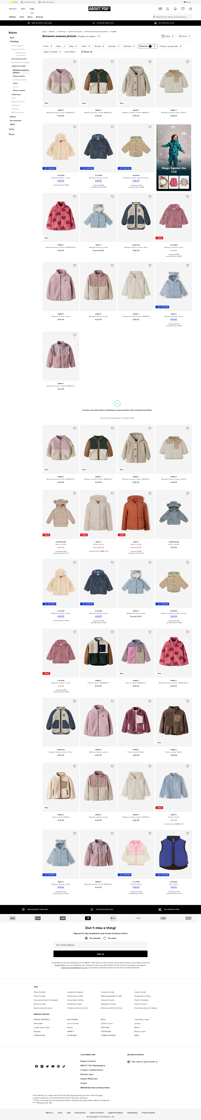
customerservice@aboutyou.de (74, 968)
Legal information (115, 1113)
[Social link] (36, 1066)
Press (60, 1113)
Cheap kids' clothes (142, 996)
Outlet (15, 2)
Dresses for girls (107, 1000)
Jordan (137, 1023)
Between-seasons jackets (96, 31)
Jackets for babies (75, 992)
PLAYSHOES (106, 1031)
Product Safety (148, 1113)
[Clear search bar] (190, 17)
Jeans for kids (140, 992)
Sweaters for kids (108, 1004)
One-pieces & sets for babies (46, 1000)
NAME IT (70, 1031)
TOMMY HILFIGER (108, 1035)
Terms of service (97, 1113)
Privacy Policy (60, 965)
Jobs (69, 1113)
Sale (58, 46)
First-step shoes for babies (145, 1008)
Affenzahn (38, 1023)
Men (23, 9)
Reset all (88, 51)
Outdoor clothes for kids (77, 1008)
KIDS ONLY (105, 1027)
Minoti (137, 1027)
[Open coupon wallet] (160, 8)
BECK (103, 1019)
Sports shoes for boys (43, 1008)
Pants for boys (140, 1004)
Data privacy (80, 1113)
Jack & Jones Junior (42, 1027)
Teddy (113, 31)
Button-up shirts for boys (111, 1008)
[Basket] (190, 8)
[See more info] (61, 120)
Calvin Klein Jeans (141, 1019)
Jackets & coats (75, 31)
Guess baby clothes (75, 1000)
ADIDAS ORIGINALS (42, 1019)
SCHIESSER (72, 1035)
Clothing (61, 31)
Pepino (70, 1027)
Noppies (37, 1031)
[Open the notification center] (175, 8)
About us (49, 1113)
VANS (136, 1035)
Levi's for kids (73, 1023)
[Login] (167, 8)
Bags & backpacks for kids (111, 996)
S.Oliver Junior (107, 1023)
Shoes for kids (39, 992)
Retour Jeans (140, 1031)
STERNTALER (39, 1035)
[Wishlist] (183, 8)
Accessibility (132, 1113)
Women (13, 9)
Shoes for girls (40, 1004)
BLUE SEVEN (72, 1019)
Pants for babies (141, 1000)
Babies (52, 31)
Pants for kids (39, 996)
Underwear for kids (75, 996)
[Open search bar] (153, 17)
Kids (32, 9)
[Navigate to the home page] (48, 1056)
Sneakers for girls (74, 1004)
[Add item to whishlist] (74, 62)
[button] (168, 36)
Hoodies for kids (107, 992)
